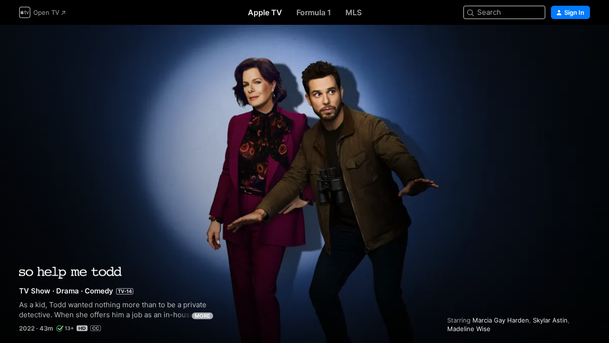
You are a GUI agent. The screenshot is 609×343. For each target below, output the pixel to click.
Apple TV (265, 12)
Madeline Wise (469, 329)
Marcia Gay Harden (500, 320)
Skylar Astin (550, 320)
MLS (353, 12)
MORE (202, 316)
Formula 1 (313, 12)
